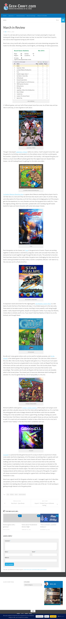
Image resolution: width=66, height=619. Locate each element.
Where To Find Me (42, 15)
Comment (7, 541)
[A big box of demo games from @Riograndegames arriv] (52, 596)
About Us (11, 15)
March (16, 494)
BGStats (11, 494)
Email (34, 551)
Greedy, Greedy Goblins (30, 408)
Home (4, 15)
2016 (8, 494)
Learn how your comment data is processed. (35, 569)
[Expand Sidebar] (63, 20)
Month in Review (22, 494)
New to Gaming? (31, 15)
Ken (6, 31)
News (4, 20)
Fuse (26, 250)
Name (6, 551)
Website (7, 557)
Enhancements (21, 15)
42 (20, 515)
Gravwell (5, 455)
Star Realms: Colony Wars (43, 304)
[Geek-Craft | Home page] (19, 6)
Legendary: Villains (21, 152)
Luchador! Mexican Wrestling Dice (13, 194)
